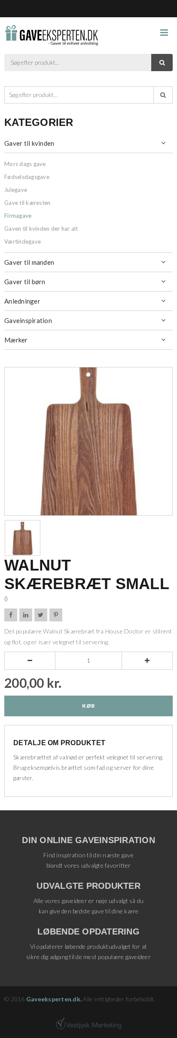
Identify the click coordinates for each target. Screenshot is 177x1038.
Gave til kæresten (27, 202)
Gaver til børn (25, 281)
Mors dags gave (25, 163)
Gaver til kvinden (29, 143)
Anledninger (22, 301)
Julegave (15, 189)
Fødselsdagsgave (26, 176)
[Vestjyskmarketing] (88, 1023)
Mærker (16, 340)
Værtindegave (22, 241)
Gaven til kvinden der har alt (41, 228)
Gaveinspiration (28, 320)
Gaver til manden (29, 262)
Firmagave (17, 215)
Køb (88, 705)
